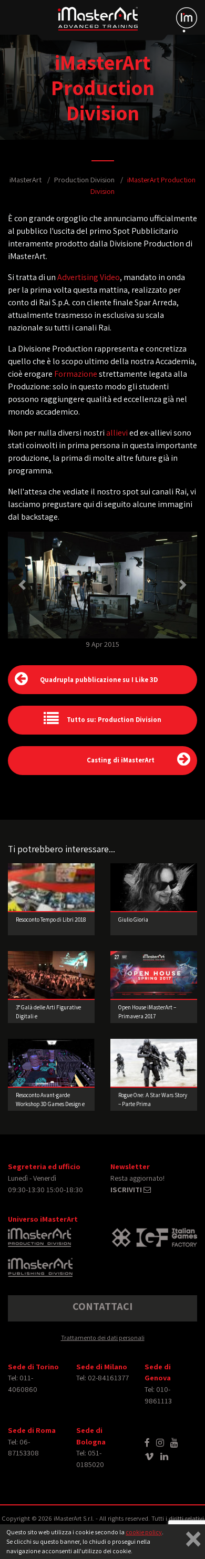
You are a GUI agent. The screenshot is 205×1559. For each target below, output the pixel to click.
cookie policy (144, 1532)
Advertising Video (88, 277)
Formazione (75, 373)
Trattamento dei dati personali (103, 1337)
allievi (117, 432)
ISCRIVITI (127, 1189)
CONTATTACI (102, 1306)
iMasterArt (25, 179)
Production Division (84, 179)
